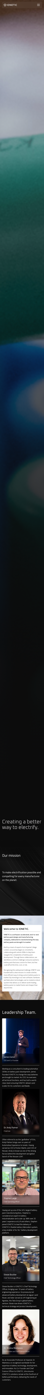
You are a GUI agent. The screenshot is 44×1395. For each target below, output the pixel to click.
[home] (10, 5)
